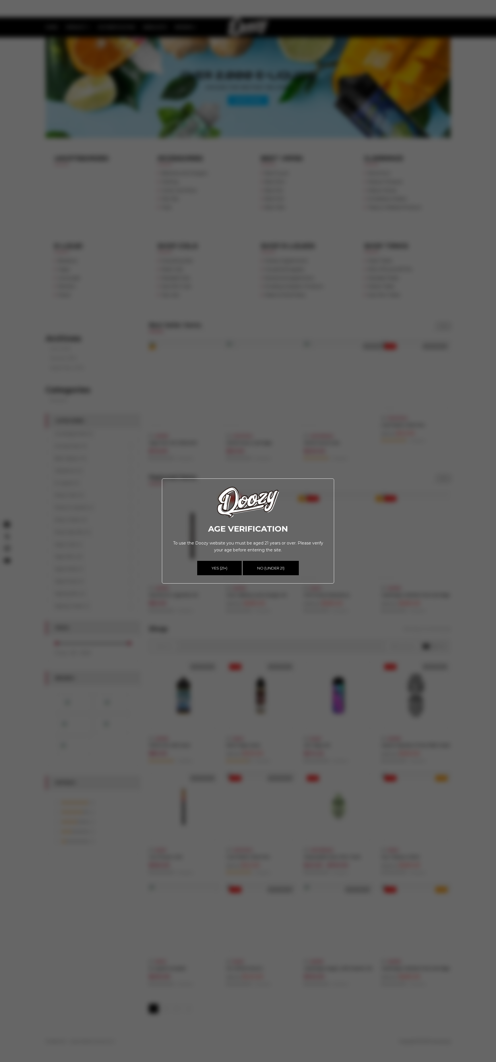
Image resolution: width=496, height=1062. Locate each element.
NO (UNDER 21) (270, 568)
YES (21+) (219, 568)
